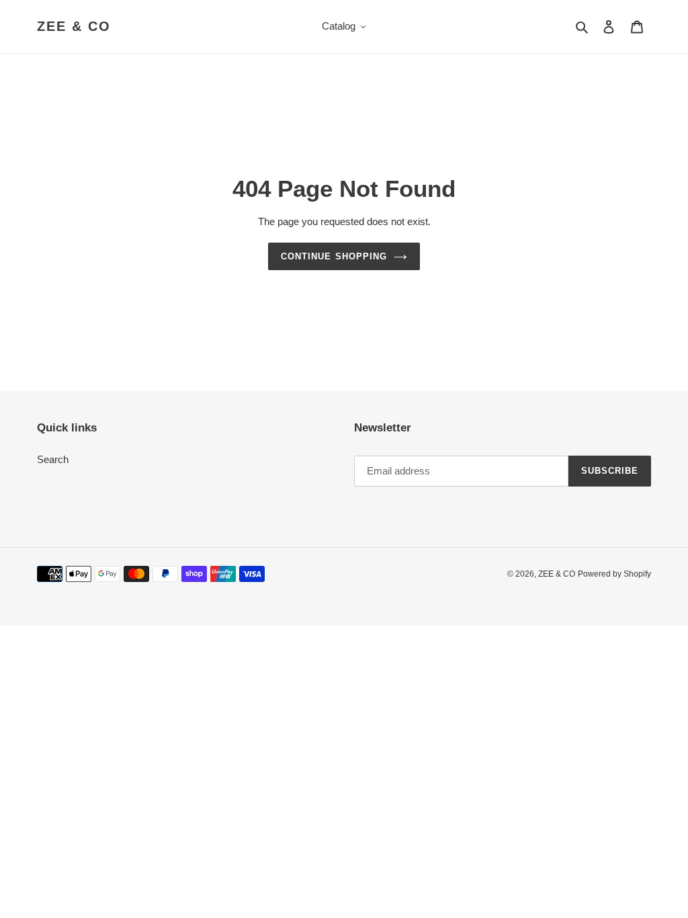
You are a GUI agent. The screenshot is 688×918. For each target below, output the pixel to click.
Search (53, 459)
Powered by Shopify (614, 574)
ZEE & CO (74, 26)
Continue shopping (334, 256)
